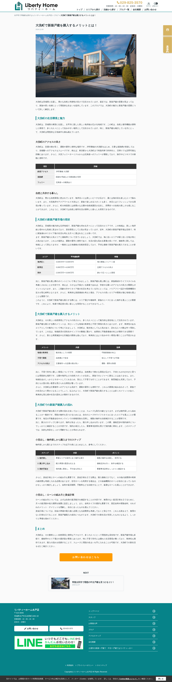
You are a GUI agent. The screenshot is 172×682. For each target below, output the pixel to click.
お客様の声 (93, 623)
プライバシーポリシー (85, 665)
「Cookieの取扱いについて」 (128, 679)
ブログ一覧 (124, 9)
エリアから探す (93, 9)
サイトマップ (102, 665)
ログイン (148, 6)
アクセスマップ (95, 636)
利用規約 (70, 665)
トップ (79, 9)
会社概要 (137, 9)
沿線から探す (110, 9)
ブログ (91, 630)
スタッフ (92, 617)
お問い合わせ (150, 9)
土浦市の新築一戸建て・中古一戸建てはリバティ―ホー (111, 648)
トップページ (94, 611)
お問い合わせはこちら (86, 557)
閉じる (161, 679)
